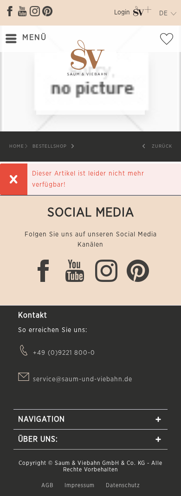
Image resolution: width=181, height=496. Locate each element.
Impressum (81, 485)
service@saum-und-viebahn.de (82, 379)
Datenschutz (123, 485)
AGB (48, 485)
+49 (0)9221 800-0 (64, 353)
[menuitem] (122, 14)
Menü (34, 37)
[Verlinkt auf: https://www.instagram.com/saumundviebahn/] (35, 11)
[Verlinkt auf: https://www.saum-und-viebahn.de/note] (169, 41)
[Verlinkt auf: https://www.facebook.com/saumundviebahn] (10, 11)
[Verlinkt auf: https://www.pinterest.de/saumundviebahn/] (47, 11)
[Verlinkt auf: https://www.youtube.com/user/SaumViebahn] (22, 11)
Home (16, 146)
